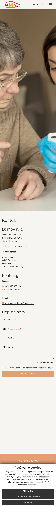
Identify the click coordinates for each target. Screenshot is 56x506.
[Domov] (11, 4)
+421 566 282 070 (12, 289)
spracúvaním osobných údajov (39, 367)
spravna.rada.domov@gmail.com (19, 303)
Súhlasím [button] (28, 491)
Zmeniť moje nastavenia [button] (28, 496)
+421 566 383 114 (12, 286)
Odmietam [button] (28, 502)
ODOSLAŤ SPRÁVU (28, 373)
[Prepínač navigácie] (50, 4)
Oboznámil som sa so (28, 367)
